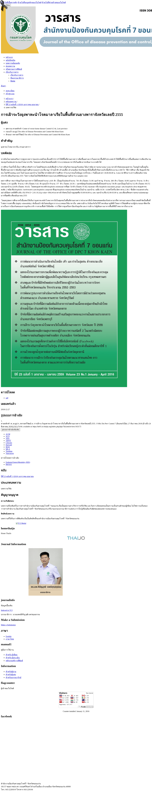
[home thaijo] (76, 539)
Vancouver (10, 453)
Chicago (9, 443)
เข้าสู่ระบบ (10, 94)
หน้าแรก (9, 57)
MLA (8, 449)
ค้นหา (3, 86)
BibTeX (9, 464)
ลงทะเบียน (10, 91)
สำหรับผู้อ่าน (11, 672)
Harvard (9, 445)
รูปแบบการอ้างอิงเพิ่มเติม (10, 430)
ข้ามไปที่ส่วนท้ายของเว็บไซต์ (54, 2)
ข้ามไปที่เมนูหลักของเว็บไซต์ (29, 2)
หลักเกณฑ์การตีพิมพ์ (14, 661)
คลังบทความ (11, 102)
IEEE (8, 447)
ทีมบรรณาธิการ (17, 78)
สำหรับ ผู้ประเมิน (13, 658)
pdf (7, 398)
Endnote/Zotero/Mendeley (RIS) (18, 462)
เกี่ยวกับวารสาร (12, 72)
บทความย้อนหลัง (13, 63)
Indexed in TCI (6, 610)
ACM (8, 434)
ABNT (8, 441)
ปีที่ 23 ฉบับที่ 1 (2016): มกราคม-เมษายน (22, 105)
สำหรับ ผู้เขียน (11, 655)
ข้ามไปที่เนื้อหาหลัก (9, 2)
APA (8, 438)
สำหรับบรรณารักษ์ (13, 677)
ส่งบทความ (10, 66)
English (8, 636)
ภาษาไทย (10, 639)
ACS (8, 436)
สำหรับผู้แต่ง (11, 675)
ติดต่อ (12, 81)
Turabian (9, 451)
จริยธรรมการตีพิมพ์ (14, 69)
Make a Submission (8, 625)
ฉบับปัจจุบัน (10, 60)
